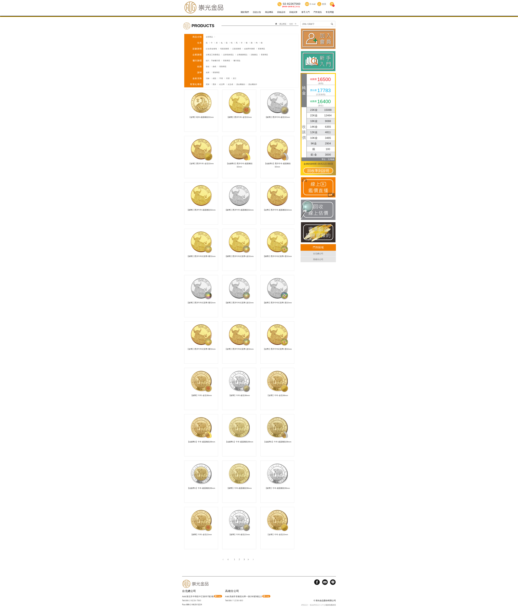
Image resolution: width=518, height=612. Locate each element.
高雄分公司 (318, 259)
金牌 (207, 72)
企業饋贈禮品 (242, 55)
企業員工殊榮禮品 (213, 55)
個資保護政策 (330, 605)
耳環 (228, 78)
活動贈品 (254, 55)
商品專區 (269, 12)
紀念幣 (222, 84)
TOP (514, 595)
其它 (234, 78)
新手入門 (305, 12)
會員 (324, 4)
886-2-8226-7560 (193, 600)
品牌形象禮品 (228, 55)
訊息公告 (257, 12)
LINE (514, 604)
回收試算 (293, 12)
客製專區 (261, 49)
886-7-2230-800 (235, 600)
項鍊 (207, 78)
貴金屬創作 (252, 84)
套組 (207, 67)
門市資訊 (318, 12)
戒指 (214, 78)
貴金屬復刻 (240, 84)
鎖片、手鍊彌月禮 (213, 61)
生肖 (291, 24)
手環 (221, 78)
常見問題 (330, 12)
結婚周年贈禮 (249, 49)
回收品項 (281, 12)
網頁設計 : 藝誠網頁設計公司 (312, 605)
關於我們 (245, 12)
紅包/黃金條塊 (211, 49)
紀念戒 (230, 84)
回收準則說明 (318, 171)
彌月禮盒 (236, 61)
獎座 (214, 84)
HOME (203, 7)
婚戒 (214, 67)
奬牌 (207, 84)
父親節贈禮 (236, 49)
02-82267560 (291, 4)
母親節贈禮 (224, 49)
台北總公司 (318, 253)
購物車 (332, 4)
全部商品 (209, 37)
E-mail (312, 4)
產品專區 (282, 24)
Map (218, 596)
